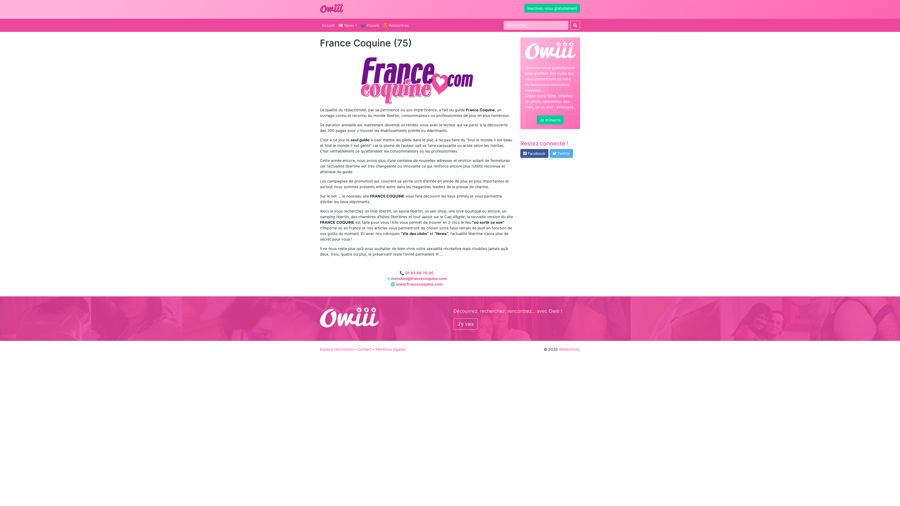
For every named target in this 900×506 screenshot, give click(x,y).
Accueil (328, 25)
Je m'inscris (550, 120)
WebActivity (569, 349)
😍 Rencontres (396, 25)
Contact (364, 349)
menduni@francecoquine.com (419, 278)
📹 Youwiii (370, 25)
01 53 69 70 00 (419, 273)
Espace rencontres (336, 349)
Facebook (536, 153)
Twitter (563, 153)
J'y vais (466, 324)
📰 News (346, 25)
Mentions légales (390, 349)
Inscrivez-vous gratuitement (552, 8)
